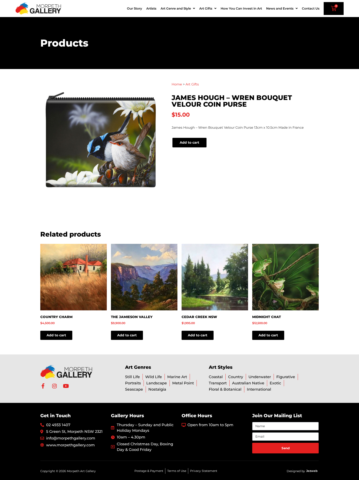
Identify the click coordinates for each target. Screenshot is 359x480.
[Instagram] (54, 386)
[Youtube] (65, 386)
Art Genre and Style (176, 8)
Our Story (134, 8)
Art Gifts (205, 8)
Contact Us (311, 8)
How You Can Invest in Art (241, 8)
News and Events (280, 8)
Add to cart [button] (56, 335)
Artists (151, 8)
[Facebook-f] (42, 386)
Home (177, 84)
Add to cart (189, 142)
